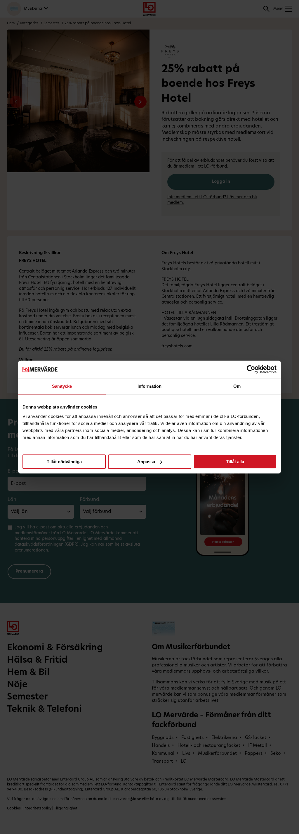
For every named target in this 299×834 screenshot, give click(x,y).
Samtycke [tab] (62, 386)
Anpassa (146, 461)
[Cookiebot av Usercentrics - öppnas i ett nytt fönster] (251, 369)
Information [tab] (149, 386)
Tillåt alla (235, 461)
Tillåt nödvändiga (64, 461)
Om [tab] (237, 386)
